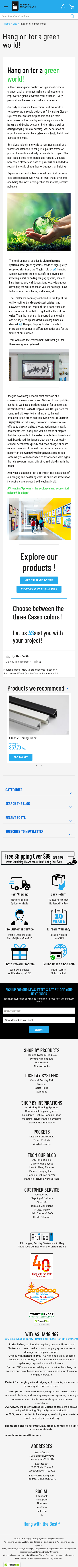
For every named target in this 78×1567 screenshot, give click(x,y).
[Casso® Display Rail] (39, 519)
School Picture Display (42, 1122)
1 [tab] (36, 765)
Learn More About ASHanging (23, 1435)
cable (40, 133)
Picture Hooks (42, 1066)
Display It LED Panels (41, 1136)
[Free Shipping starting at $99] (39, 858)
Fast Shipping (19, 894)
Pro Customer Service (19, 929)
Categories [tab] (13, 790)
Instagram (42, 1499)
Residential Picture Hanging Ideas (41, 1114)
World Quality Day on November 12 (37, 673)
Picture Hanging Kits (41, 1058)
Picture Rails (42, 1062)
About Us (41, 1202)
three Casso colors (36, 616)
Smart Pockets (41, 1140)
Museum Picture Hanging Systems (41, 1118)
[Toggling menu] (6, 6)
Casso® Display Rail (37, 409)
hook (53, 133)
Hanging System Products (42, 1054)
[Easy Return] (58, 882)
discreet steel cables (42, 302)
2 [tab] (42, 765)
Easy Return (58, 894)
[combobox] (39, 16)
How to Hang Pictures (41, 1167)
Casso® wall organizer (37, 452)
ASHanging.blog (41, 1159)
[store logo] (24, 6)
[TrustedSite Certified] (42, 1322)
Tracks (40, 269)
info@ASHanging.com (41, 1475)
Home (7, 24)
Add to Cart (21, 757)
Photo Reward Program (20, 964)
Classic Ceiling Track (22, 738)
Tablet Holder (41, 1087)
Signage (41, 1083)
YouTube (42, 1507)
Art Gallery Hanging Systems (41, 1107)
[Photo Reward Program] (19, 951)
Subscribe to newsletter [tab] (24, 831)
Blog (15, 24)
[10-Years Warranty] (58, 916)
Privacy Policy (42, 1209)
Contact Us (41, 1194)
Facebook (42, 1495)
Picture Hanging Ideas (41, 1171)
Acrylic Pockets (41, 1144)
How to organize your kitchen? (39, 669)
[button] (63, 6)
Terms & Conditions (42, 1205)
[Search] (72, 16)
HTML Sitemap (41, 1217)
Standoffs (41, 1091)
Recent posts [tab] (15, 817)
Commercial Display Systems (41, 1111)
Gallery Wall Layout (42, 1163)
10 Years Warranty (58, 929)
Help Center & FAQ (42, 1213)
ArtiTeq (60, 1243)
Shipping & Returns (42, 1198)
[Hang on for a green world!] (39, 222)
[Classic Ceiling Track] (39, 365)
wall (59, 124)
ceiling (11, 129)
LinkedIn (42, 1511)
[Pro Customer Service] (19, 916)
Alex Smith (22, 656)
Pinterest (42, 1503)
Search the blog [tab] (17, 803)
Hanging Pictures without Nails (41, 1178)
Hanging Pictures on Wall (41, 1174)
